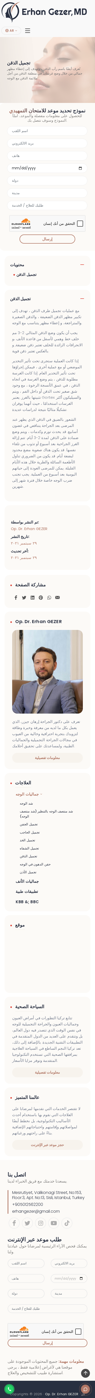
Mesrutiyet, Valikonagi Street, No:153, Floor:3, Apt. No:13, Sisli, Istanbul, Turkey (48, 1195)
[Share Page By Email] (57, 596)
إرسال (47, 239)
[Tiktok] (66, 1223)
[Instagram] (40, 1223)
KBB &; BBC (27, 901)
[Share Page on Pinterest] (40, 596)
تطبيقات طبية (27, 891)
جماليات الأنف (27, 881)
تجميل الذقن (26, 274)
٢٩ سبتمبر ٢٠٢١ (24, 543)
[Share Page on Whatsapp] (49, 596)
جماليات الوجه (27, 794)
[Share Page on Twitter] (24, 596)
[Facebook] (14, 1223)
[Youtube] (53, 1223)
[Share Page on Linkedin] (32, 596)
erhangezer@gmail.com (36, 1211)
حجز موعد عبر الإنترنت (47, 1144)
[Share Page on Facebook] (15, 596)
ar (11, 30)
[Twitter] (27, 1223)
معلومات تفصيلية (47, 757)
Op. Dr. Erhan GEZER (29, 528)
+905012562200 (27, 1204)
